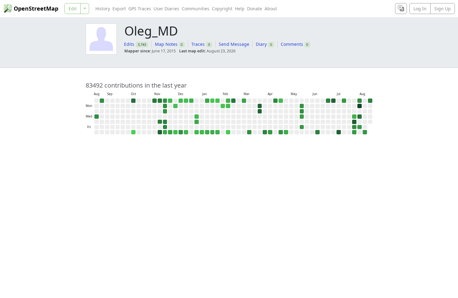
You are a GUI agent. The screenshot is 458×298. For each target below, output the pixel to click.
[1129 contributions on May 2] (281, 132)
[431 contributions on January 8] (196, 122)
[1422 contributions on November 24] (165, 106)
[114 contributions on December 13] (175, 132)
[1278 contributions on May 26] (302, 111)
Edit (73, 9)
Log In (420, 9)
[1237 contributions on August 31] (102, 101)
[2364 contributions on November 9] (154, 101)
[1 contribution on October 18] (133, 132)
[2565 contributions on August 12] (359, 116)
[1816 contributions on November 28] (165, 127)
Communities (195, 9)
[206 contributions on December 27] (186, 132)
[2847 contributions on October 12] (133, 101)
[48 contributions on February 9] (223, 106)
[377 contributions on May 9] (286, 132)
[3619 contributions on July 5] (333, 101)
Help (240, 9)
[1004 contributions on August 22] (365, 132)
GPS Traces (139, 9)
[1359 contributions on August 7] (354, 127)
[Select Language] (401, 8)
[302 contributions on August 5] (354, 116)
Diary (261, 44)
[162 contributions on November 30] (170, 101)
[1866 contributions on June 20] (317, 132)
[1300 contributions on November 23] (165, 101)
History (102, 9)
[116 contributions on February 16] (228, 106)
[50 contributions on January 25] (212, 101)
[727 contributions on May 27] (302, 116)
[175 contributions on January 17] (202, 132)
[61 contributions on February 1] (217, 101)
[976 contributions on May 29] (302, 127)
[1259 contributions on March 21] (249, 132)
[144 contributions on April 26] (281, 101)
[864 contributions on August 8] (354, 132)
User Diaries (166, 9)
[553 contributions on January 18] (207, 101)
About (271, 9)
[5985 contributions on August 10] (359, 106)
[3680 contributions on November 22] (160, 132)
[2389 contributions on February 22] (233, 101)
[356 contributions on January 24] (207, 132)
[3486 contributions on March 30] (260, 106)
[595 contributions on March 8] (244, 101)
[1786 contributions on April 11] (265, 132)
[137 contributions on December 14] (181, 101)
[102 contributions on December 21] (186, 101)
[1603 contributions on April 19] (275, 101)
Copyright (222, 9)
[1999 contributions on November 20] (160, 122)
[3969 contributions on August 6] (354, 122)
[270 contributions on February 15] (228, 101)
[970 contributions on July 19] (344, 101)
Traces (198, 44)
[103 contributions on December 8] (175, 106)
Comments (292, 44)
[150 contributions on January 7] (196, 116)
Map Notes (166, 44)
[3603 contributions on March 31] (260, 111)
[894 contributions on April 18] (270, 132)
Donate (254, 9)
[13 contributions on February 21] (228, 132)
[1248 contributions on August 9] (359, 101)
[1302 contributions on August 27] (96, 116)
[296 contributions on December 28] (191, 101)
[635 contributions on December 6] (170, 132)
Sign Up (442, 9)
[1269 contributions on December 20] (181, 132)
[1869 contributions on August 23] (370, 101)
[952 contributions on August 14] (359, 127)
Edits (129, 44)
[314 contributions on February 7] (217, 132)
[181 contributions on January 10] (196, 132)
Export (119, 9)
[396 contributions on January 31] (212, 132)
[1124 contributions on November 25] (165, 111)
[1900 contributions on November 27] (165, 122)
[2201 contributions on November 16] (160, 101)
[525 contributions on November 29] (165, 132)
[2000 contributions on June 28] (328, 101)
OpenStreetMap (36, 8)
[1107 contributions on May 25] (302, 106)
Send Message (234, 44)
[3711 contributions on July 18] (338, 132)
